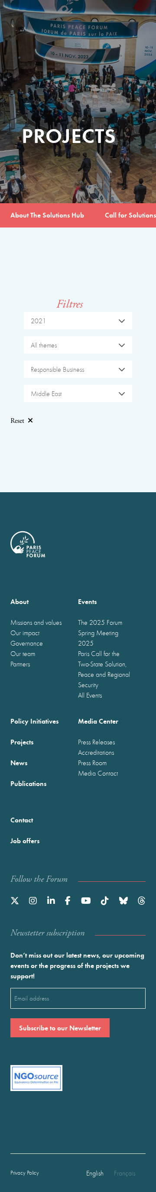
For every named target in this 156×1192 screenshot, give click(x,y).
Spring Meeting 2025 (98, 637)
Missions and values (36, 622)
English (95, 1173)
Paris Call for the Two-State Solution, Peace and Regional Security (104, 669)
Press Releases (96, 741)
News (18, 762)
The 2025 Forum (100, 622)
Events (87, 601)
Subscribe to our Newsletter (60, 1027)
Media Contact (98, 773)
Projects (21, 741)
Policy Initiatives (34, 720)
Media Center (98, 720)
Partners (20, 663)
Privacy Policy (24, 1172)
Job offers (24, 840)
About (19, 601)
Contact (21, 819)
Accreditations (96, 752)
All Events (90, 695)
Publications (28, 783)
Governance (26, 643)
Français (124, 1173)
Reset (17, 420)
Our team (22, 653)
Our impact (24, 632)
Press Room (92, 762)
